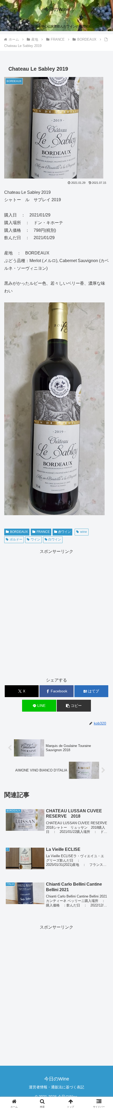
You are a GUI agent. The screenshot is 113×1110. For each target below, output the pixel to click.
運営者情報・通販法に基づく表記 (56, 1087)
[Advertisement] (56, 612)
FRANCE (43, 532)
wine (83, 532)
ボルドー (16, 539)
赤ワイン (64, 532)
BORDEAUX (19, 532)
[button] (74, 706)
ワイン (35, 539)
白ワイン (54, 539)
